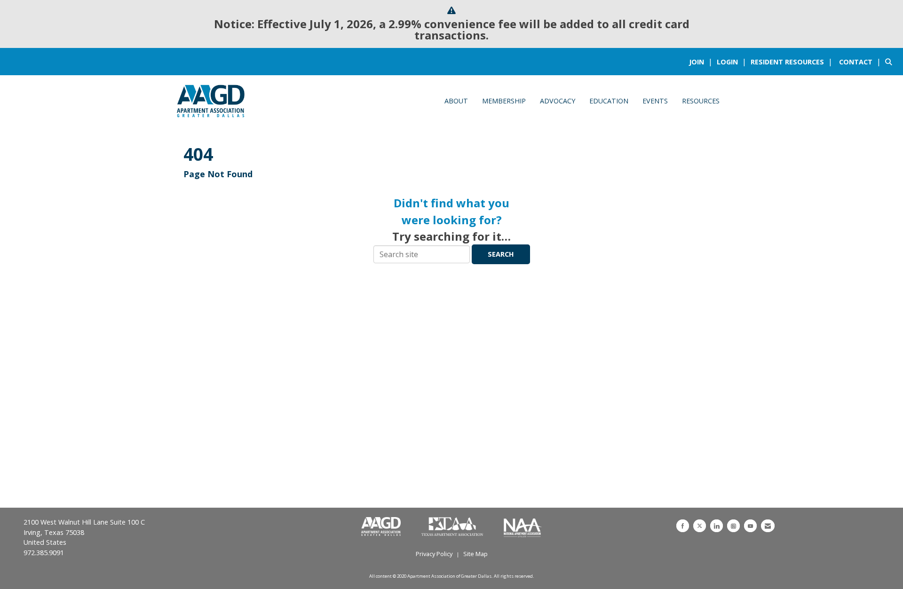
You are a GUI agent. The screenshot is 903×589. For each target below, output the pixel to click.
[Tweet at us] (699, 525)
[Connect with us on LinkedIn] (716, 525)
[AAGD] (382, 527)
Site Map (475, 554)
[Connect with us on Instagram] (733, 525)
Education (608, 100)
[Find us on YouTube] (750, 525)
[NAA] (522, 527)
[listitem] (702, 61)
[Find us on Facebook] (682, 525)
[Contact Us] (768, 525)
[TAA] (453, 527)
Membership (504, 100)
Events (655, 100)
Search (501, 254)
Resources (701, 100)
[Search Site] (890, 61)
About (456, 100)
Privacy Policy (434, 554)
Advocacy (557, 100)
